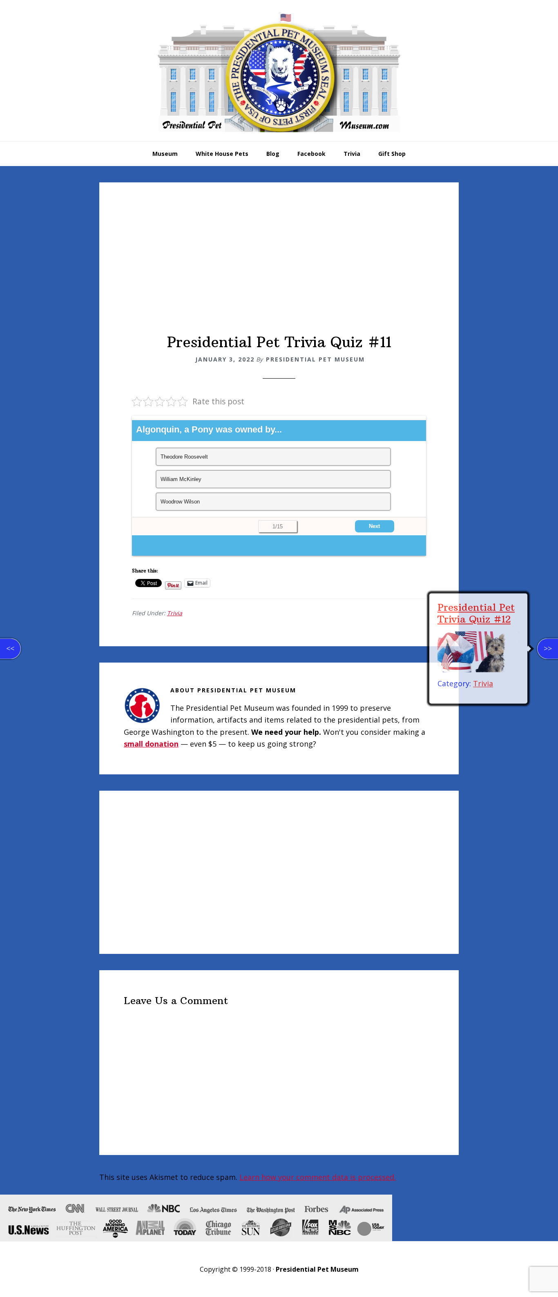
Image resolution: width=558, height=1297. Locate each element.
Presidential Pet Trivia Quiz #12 (476, 613)
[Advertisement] (279, 272)
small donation (151, 744)
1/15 (277, 526)
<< (10, 648)
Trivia (174, 613)
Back (180, 526)
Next (374, 526)
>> (548, 648)
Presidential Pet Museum (279, 72)
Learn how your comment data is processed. (317, 1177)
